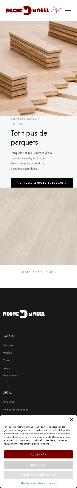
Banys (6, 368)
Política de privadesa (48, 483)
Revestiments (10, 375)
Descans (8, 345)
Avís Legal (9, 402)
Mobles (7, 353)
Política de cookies (27, 483)
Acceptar (39, 454)
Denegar (38, 465)
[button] (71, 419)
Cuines (7, 360)
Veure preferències (38, 475)
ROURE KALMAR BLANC (38, 272)
